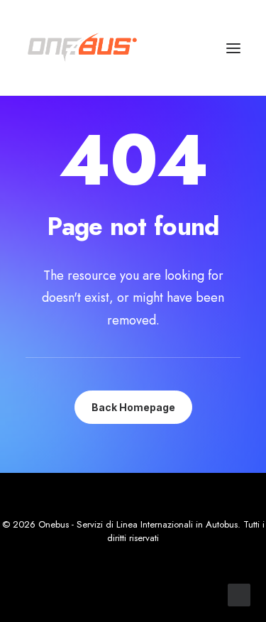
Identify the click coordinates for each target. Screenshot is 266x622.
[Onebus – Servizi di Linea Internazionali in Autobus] (82, 47)
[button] (233, 48)
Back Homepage (133, 407)
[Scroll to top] (239, 593)
